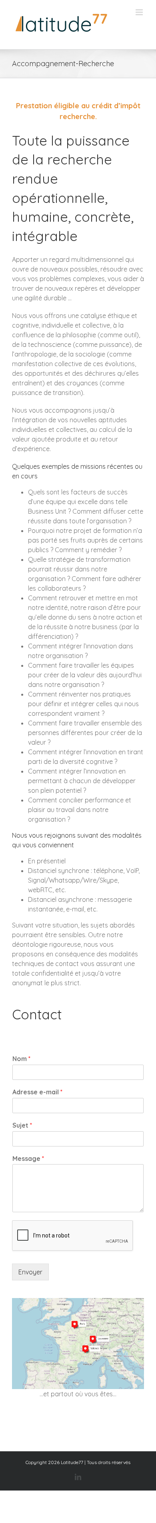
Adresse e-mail (37, 1092)
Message (28, 1158)
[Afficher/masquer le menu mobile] (140, 12)
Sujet (22, 1125)
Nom (21, 1059)
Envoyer (30, 1272)
